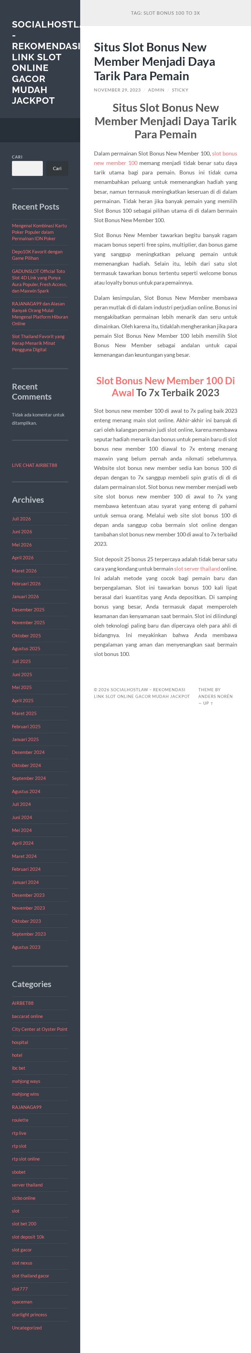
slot (16, 1210)
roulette (20, 1120)
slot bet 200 (24, 1223)
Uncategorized (27, 1327)
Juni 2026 (22, 531)
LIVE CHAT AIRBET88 (34, 465)
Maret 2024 (24, 856)
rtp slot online (26, 1158)
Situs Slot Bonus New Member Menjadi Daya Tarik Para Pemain (154, 61)
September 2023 (29, 934)
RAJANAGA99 (27, 1107)
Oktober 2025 (26, 635)
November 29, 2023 (117, 90)
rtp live (19, 1133)
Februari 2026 (26, 583)
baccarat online (27, 1016)
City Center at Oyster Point (40, 1029)
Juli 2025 (21, 661)
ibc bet (18, 1068)
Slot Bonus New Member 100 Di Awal (165, 386)
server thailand (27, 1184)
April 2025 (23, 700)
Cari (17, 157)
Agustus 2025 (26, 648)
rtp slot (19, 1146)
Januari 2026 (25, 596)
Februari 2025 (26, 726)
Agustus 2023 (26, 947)
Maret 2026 (24, 570)
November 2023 (28, 908)
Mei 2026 (22, 544)
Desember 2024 (28, 752)
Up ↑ (208, 703)
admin (156, 90)
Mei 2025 (22, 687)
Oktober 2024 (26, 765)
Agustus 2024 (26, 791)
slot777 (20, 1289)
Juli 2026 (21, 518)
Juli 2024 (21, 804)
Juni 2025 (22, 674)
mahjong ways (26, 1081)
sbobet (19, 1172)
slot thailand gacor (30, 1275)
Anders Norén (215, 696)
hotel (17, 1055)
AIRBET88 (23, 1003)
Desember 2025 (28, 609)
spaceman (22, 1301)
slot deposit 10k (28, 1236)
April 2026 (23, 557)
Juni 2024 (22, 817)
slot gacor (22, 1249)
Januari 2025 (25, 739)
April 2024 (23, 843)
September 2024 (29, 778)
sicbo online (24, 1198)
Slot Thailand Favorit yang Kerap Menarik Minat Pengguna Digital (38, 343)
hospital (20, 1042)
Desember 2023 (28, 895)
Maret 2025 (24, 713)
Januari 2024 (25, 882)
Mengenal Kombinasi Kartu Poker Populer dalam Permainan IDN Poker (39, 232)
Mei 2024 (22, 830)
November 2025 (28, 622)
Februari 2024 (26, 869)
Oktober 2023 (26, 921)
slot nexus (22, 1262)
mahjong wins (25, 1094)
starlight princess (29, 1314)
